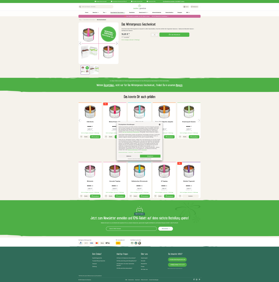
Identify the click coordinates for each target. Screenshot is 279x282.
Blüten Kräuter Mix (90, 121)
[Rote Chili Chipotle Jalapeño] (139, 112)
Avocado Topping (114, 181)
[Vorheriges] (80, 43)
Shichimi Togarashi (189, 181)
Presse (142, 266)
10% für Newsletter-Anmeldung (159, 16)
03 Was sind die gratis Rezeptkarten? (127, 260)
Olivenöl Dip (189, 121)
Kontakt (143, 260)
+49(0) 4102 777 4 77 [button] (177, 264)
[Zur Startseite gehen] (158, 6)
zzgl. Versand (126, 37)
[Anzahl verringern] (153, 35)
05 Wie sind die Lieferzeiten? (124, 268)
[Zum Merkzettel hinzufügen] (81, 136)
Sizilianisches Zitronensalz (139, 181)
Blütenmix (90, 181)
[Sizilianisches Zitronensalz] (139, 171)
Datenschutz (131, 279)
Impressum (137, 279)
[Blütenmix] (90, 171)
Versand (94, 263)
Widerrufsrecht (144, 279)
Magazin (179, 85)
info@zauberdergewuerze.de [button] (177, 259)
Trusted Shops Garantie (98, 260)
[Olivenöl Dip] (189, 112)
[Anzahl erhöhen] (157, 35)
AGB (126, 279)
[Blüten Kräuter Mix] (90, 112)
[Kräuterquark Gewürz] (164, 112)
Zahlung (94, 266)
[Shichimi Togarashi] (189, 171)
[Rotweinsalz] (114, 112)
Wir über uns (144, 269)
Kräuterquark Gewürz (164, 121)
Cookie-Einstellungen (153, 279)
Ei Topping (164, 181)
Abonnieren (165, 228)
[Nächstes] (117, 43)
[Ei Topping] (164, 171)
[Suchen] (80, 6)
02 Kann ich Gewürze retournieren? (126, 258)
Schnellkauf (96, 136)
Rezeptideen (109, 85)
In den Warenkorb (175, 34)
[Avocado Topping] (114, 171)
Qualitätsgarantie (97, 258)
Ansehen (86, 136)
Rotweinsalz (115, 121)
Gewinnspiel (144, 258)
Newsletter (144, 263)
